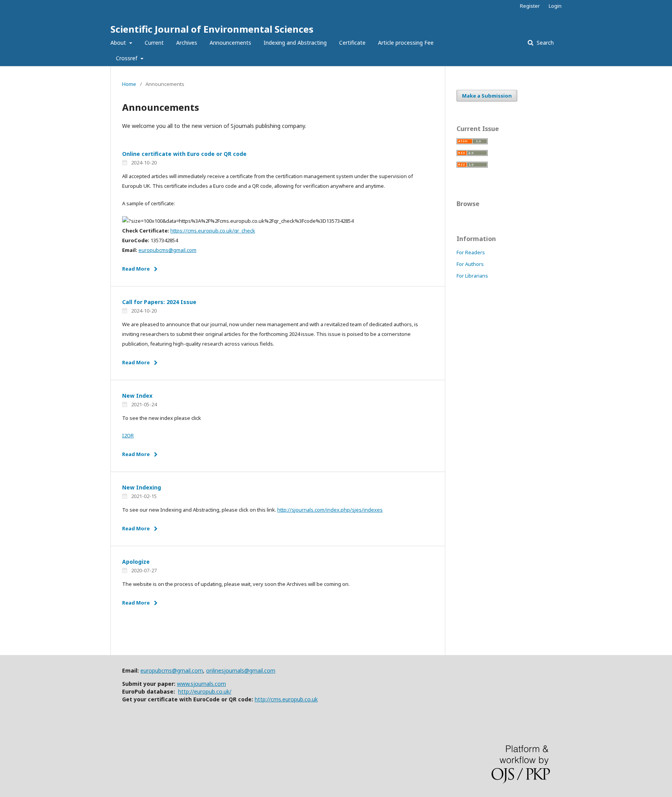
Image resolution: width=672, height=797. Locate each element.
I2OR (128, 435)
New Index (137, 395)
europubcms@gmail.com (167, 249)
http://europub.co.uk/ (204, 691)
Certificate (352, 42)
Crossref (127, 58)
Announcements (230, 42)
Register (530, 5)
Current (154, 42)
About (119, 42)
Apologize (136, 561)
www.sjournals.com (201, 683)
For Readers (471, 252)
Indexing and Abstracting (295, 42)
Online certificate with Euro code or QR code (184, 153)
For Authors (470, 263)
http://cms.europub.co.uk (286, 699)
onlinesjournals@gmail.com (240, 670)
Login (555, 5)
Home (129, 83)
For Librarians (472, 275)
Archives (186, 42)
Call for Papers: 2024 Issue (159, 302)
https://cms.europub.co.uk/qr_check (212, 230)
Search (544, 42)
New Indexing (141, 487)
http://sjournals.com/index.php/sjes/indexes (330, 509)
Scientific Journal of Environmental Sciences (211, 29)
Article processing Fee (406, 42)
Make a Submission (487, 95)
